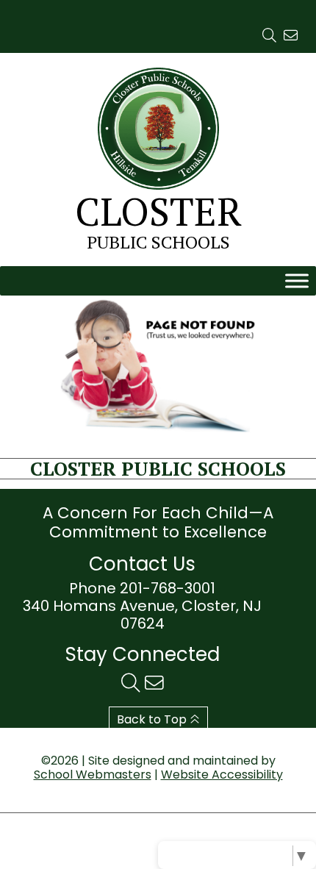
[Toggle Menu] (297, 281)
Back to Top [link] (153, 719)
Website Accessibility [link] (222, 774)
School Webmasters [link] (92, 774)
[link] (269, 36)
